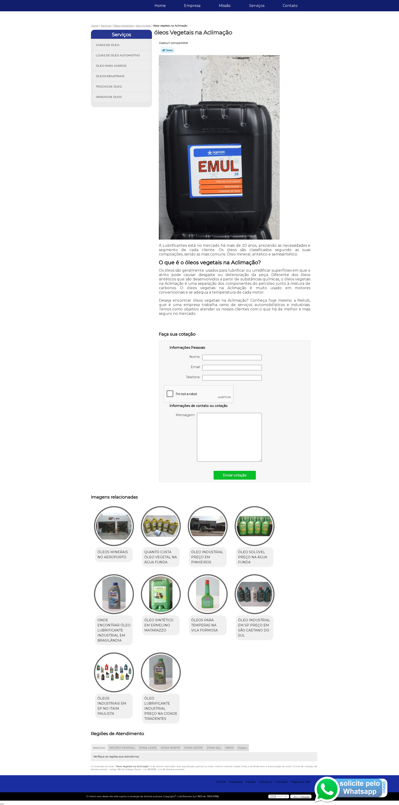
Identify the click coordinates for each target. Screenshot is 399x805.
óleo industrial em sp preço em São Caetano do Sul (254, 627)
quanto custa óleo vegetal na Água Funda (160, 557)
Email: (196, 367)
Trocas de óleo (109, 86)
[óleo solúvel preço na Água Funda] (255, 526)
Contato (290, 5)
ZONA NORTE (170, 747)
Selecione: (99, 747)
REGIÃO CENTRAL (122, 747)
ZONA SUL (214, 747)
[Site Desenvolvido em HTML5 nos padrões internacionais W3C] (278, 796)
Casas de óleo (107, 45)
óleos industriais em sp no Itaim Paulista (111, 706)
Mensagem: (186, 415)
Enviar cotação (235, 475)
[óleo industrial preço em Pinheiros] (208, 526)
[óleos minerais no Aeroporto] (114, 526)
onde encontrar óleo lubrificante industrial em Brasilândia (113, 630)
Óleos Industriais (110, 76)
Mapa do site (300, 782)
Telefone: (194, 377)
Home (160, 5)
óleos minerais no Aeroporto (112, 554)
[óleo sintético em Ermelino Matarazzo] (161, 594)
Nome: (195, 357)
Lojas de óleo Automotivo (118, 55)
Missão (225, 5)
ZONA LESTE (148, 747)
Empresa (192, 5)
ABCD (229, 747)
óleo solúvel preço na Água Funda (252, 557)
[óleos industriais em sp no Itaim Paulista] (114, 672)
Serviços (256, 5)
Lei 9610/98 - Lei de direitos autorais (163, 769)
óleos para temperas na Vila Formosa (204, 625)
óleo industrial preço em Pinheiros (207, 557)
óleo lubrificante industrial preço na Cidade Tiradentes (160, 708)
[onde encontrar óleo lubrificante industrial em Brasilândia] (114, 594)
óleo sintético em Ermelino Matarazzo (158, 625)
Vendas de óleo (109, 97)
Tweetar (167, 50)
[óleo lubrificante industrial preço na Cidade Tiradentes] (161, 672)
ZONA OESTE (193, 747)
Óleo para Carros (111, 65)
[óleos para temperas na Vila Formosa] (208, 594)
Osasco (242, 747)
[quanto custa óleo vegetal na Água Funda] (161, 526)
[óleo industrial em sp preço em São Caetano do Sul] (255, 594)
